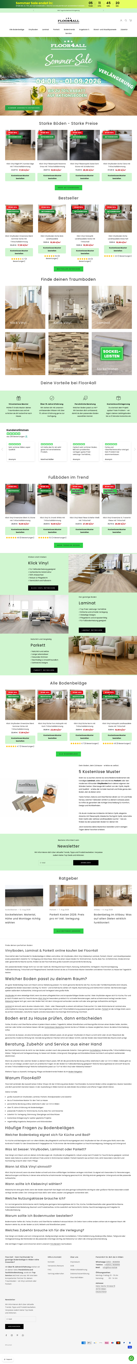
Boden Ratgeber (75, 1071)
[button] (16, 259)
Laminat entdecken (92, 630)
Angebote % (84, 29)
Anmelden (86, 862)
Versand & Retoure (56, 1266)
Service (68, 33)
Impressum (75, 1262)
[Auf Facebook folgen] (6, 1335)
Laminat (45, 29)
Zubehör (124, 29)
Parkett (56, 29)
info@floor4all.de (110, 1267)
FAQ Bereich (55, 1244)
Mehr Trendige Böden (68, 545)
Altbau (97, 910)
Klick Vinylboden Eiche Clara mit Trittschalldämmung (116, 165)
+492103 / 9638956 (112, 1264)
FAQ (49, 1269)
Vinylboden (33, 29)
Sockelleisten (11, 910)
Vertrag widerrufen (56, 1273)
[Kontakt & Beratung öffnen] (131, 1358)
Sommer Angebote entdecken (24, 108)
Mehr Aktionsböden (68, 187)
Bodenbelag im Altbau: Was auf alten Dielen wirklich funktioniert (113, 918)
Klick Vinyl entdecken (43, 588)
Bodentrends (69, 29)
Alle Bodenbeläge (16, 29)
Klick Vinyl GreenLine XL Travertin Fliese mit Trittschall (117, 519)
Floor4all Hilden (76, 1277)
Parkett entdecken (44, 670)
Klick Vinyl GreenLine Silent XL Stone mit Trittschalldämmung (20, 519)
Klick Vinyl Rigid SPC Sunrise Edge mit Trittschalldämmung (20, 165)
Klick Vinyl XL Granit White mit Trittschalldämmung (52, 519)
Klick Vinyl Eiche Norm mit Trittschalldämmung (84, 724)
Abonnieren (14, 1326)
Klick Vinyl (42, 998)
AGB (72, 1266)
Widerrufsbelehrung (78, 1269)
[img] (70, 433)
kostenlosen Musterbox (54, 1027)
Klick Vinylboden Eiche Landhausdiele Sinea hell (118, 237)
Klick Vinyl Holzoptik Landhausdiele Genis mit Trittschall (85, 239)
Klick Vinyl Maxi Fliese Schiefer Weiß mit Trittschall (84, 519)
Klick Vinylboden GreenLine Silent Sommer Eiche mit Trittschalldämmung (19, 239)
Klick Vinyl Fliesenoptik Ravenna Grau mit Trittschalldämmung (52, 165)
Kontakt (51, 1262)
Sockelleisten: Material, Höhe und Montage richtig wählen (22, 918)
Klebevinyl (9, 1001)
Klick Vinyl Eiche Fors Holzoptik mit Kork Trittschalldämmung (52, 724)
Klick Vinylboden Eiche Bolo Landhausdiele (52, 237)
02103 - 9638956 (113, 1262)
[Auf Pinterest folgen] (17, 1335)
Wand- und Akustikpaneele (105, 29)
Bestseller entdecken (68, 269)
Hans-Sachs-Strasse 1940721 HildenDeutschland (105, 1289)
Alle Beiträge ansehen (68, 931)
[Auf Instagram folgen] (12, 1335)
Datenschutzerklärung (79, 1273)
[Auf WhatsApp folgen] (23, 1335)
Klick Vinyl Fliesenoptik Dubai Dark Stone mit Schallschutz (84, 165)
